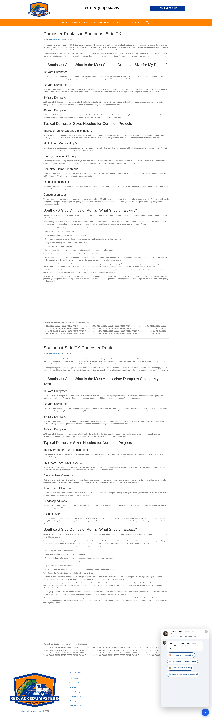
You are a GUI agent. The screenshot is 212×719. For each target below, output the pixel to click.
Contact (118, 22)
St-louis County (75, 705)
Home (65, 22)
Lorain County (74, 692)
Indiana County (75, 696)
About (76, 22)
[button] (142, 22)
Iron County (73, 678)
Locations (134, 22)
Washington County (76, 701)
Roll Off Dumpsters (97, 22)
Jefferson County (75, 687)
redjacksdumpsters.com (31, 711)
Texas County (74, 683)
